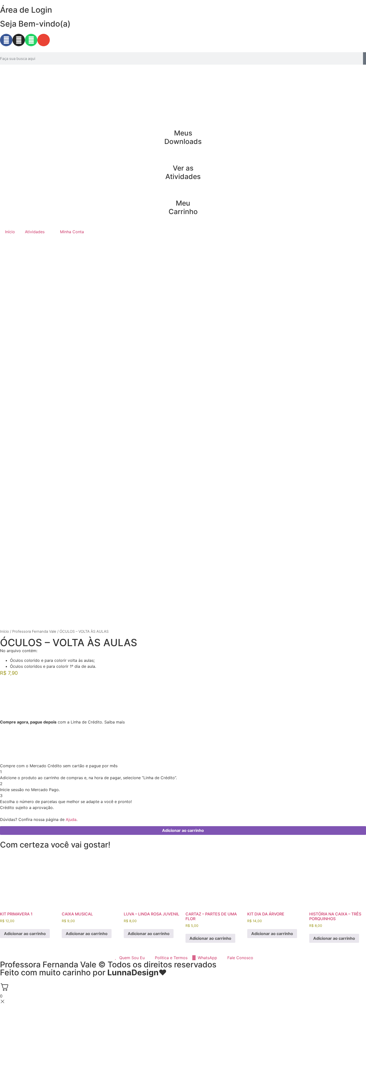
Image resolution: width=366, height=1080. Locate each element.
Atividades (35, 231)
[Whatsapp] (31, 40)
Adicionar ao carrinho (183, 830)
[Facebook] (6, 40)
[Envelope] (43, 40)
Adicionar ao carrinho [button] (25, 933)
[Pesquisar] (364, 58)
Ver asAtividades (183, 172)
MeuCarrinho (183, 207)
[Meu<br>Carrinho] (183, 191)
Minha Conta (72, 231)
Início (10, 231)
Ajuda (71, 819)
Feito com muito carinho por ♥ (83, 972)
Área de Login (26, 10)
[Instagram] (18, 40)
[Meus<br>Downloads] (183, 121)
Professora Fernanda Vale (34, 631)
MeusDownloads (183, 137)
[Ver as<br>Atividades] (183, 156)
